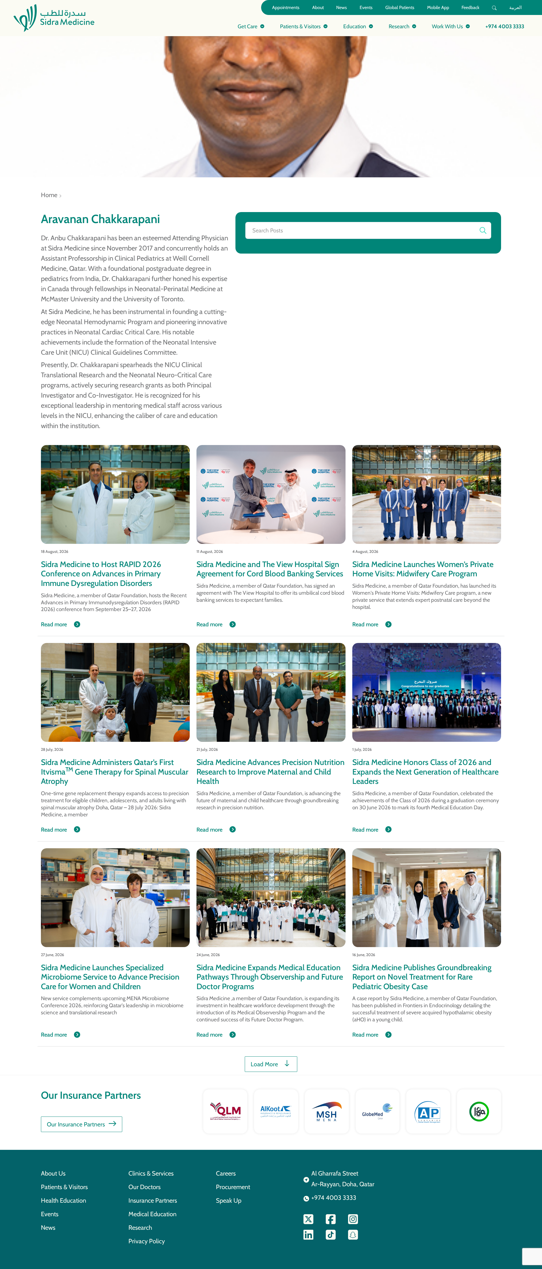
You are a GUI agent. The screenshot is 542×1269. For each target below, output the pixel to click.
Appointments (286, 7)
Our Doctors (144, 1187)
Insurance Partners (152, 1200)
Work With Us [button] (447, 26)
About (318, 7)
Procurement (233, 1187)
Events (366, 7)
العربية (515, 7)
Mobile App (438, 7)
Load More (264, 1064)
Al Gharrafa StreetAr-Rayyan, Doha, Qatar (342, 1178)
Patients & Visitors (64, 1187)
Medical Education (152, 1214)
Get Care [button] (247, 26)
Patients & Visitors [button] (300, 26)
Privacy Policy (146, 1241)
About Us (53, 1173)
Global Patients (399, 7)
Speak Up (228, 1200)
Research (140, 1227)
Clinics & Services (151, 1173)
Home (49, 195)
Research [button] (399, 26)
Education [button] (354, 26)
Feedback (470, 7)
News (341, 7)
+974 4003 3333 (505, 26)
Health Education (63, 1200)
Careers (226, 1173)
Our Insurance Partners (76, 1124)
